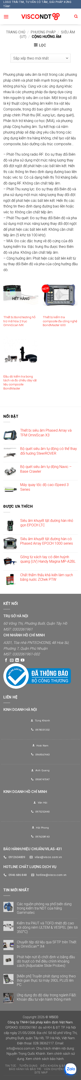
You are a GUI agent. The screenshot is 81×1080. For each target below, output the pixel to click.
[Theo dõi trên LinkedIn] (17, 660)
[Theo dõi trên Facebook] (6, 660)
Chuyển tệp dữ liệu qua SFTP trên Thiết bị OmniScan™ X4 (46, 944)
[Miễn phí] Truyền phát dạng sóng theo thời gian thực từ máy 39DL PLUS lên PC (46, 980)
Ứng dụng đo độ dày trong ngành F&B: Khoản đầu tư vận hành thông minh (46, 997)
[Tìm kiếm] (76, 16)
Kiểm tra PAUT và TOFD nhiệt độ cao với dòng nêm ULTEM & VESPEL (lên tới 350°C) (47, 927)
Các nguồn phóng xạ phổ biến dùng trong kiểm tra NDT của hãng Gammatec (44, 908)
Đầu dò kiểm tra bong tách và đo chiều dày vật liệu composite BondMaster (20, 382)
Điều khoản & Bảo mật (57, 1065)
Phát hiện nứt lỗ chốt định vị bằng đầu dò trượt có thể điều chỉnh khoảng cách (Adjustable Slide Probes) (46, 961)
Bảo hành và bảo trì (25, 1069)
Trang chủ (15, 32)
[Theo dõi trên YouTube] (22, 660)
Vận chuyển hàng (58, 1069)
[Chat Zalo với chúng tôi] (70, 1069)
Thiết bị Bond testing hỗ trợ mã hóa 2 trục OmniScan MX (19, 321)
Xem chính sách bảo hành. (45, 1059)
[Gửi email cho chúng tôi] (12, 660)
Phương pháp (43, 32)
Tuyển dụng (28, 1065)
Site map (40, 1072)
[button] (6, 16)
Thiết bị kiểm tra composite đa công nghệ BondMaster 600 (60, 321)
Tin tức (10, 1065)
